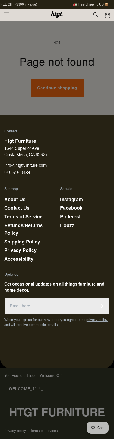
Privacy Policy (20, 250)
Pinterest (70, 216)
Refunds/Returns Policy (23, 229)
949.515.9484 (17, 172)
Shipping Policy (22, 241)
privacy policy (97, 320)
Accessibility (18, 258)
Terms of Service (23, 216)
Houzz (67, 225)
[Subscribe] (101, 306)
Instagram (71, 199)
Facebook (71, 207)
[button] (6, 15)
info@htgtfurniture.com (25, 165)
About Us (14, 199)
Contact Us (16, 207)
